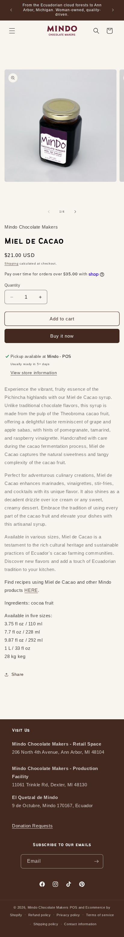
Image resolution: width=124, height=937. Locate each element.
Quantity (12, 285)
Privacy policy (68, 915)
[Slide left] (48, 211)
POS (73, 907)
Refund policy (39, 915)
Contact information (80, 924)
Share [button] (17, 674)
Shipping (12, 263)
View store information (34, 372)
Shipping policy (45, 924)
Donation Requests (32, 825)
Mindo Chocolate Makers (48, 907)
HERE (31, 590)
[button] (12, 30)
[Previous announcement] (11, 10)
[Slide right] (75, 211)
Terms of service (100, 915)
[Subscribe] (96, 861)
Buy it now (62, 336)
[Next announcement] (112, 10)
